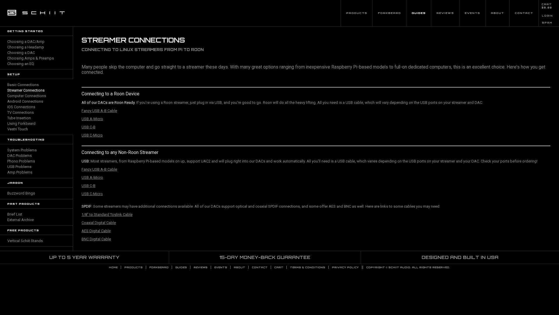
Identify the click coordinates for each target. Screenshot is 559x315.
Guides (419, 13)
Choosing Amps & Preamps (30, 58)
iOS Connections (21, 107)
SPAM (547, 22)
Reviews (445, 13)
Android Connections (25, 101)
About (497, 13)
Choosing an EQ (20, 64)
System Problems (22, 150)
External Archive (20, 220)
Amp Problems (19, 172)
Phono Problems (21, 161)
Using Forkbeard (21, 123)
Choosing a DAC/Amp (26, 41)
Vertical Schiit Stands (25, 241)
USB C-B (88, 127)
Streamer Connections (26, 90)
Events (472, 13)
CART (547, 4)
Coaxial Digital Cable (99, 222)
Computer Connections (26, 96)
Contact (524, 13)
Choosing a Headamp (25, 47)
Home (113, 267)
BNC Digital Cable (96, 239)
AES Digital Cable (96, 231)
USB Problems (19, 166)
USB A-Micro (92, 119)
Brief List (14, 214)
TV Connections (20, 112)
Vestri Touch (17, 129)
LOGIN (547, 15)
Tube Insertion (19, 118)
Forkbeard (389, 13)
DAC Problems (19, 155)
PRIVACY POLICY (345, 267)
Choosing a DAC (21, 52)
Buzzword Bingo (21, 193)
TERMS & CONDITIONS (307, 267)
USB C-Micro (92, 135)
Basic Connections (23, 85)
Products (356, 13)
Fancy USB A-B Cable (99, 110)
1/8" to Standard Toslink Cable (107, 214)
